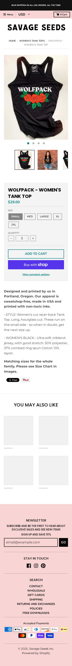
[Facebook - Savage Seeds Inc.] (28, 565)
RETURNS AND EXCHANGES (36, 604)
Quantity (13, 232)
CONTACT (36, 586)
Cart (63, 14)
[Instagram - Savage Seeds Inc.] (36, 565)
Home (12, 40)
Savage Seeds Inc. (41, 648)
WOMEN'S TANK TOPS (32, 40)
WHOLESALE (36, 591)
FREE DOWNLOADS (36, 613)
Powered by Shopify (36, 653)
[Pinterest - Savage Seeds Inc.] (43, 565)
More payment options (36, 274)
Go (63, 542)
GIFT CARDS (36, 595)
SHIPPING (36, 600)
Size (10, 210)
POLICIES (36, 608)
